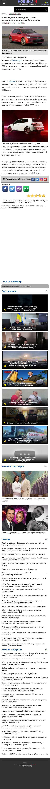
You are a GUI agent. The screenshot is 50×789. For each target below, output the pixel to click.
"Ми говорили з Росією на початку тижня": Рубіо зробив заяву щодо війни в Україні (25, 201)
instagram (28, 286)
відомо (12, 81)
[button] (46, 112)
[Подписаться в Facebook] (33, 179)
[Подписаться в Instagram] (41, 179)
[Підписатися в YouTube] (45, 179)
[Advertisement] (25, 244)
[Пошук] (45, 9)
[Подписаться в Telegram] (37, 179)
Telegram (21, 286)
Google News (24, 179)
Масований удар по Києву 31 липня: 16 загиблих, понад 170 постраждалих (22, 207)
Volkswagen (17, 60)
